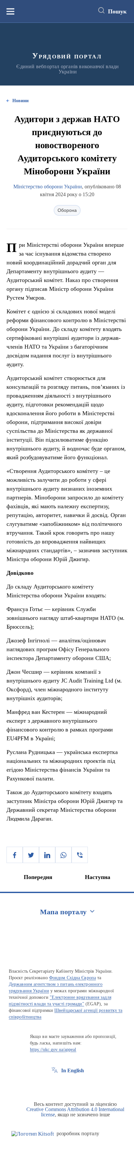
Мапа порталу (63, 912)
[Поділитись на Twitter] (31, 855)
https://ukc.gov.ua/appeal (53, 1049)
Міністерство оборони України (47, 186)
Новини (20, 100)
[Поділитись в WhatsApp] (63, 855)
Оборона (67, 210)
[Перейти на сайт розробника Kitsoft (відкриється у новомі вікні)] (33, 1134)
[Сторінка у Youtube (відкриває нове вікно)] (79, 1085)
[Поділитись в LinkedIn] (47, 855)
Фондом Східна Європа (72, 977)
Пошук (117, 11)
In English (72, 1070)
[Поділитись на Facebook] (14, 855)
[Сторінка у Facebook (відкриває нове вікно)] (55, 1085)
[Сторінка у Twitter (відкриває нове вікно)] (67, 1085)
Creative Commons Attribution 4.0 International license (75, 1112)
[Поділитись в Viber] (79, 855)
